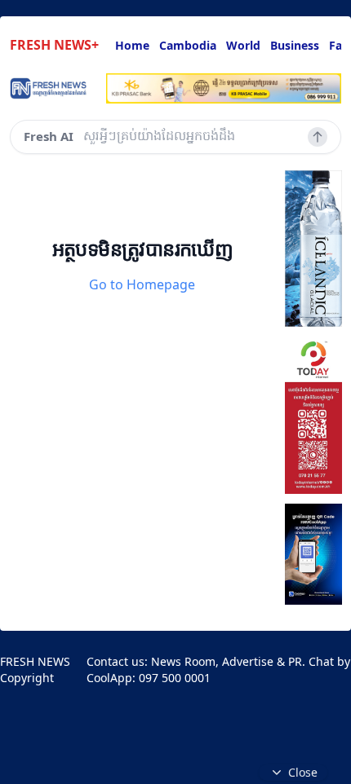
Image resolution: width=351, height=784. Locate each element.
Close (303, 772)
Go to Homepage (142, 284)
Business (294, 45)
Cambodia (187, 45)
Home (132, 45)
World (243, 45)
